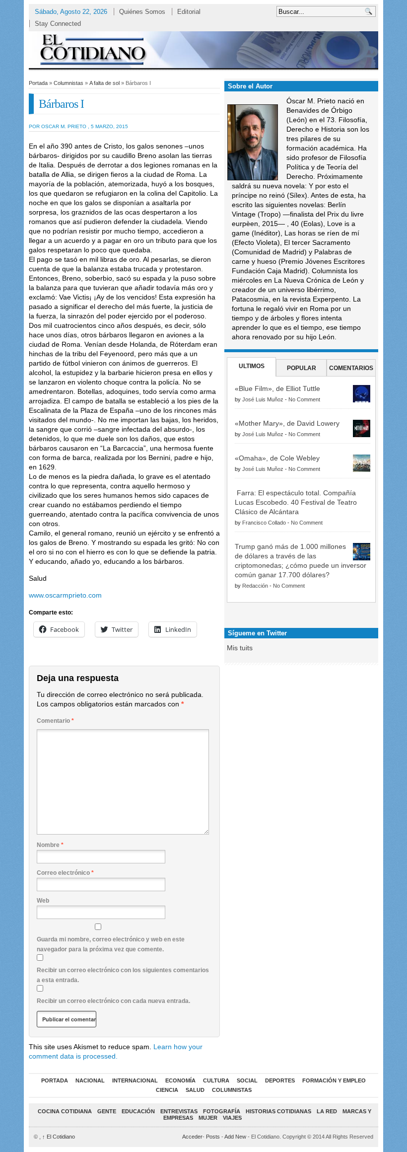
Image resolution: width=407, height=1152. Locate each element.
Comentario (55, 720)
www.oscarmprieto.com (65, 595)
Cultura (216, 1080)
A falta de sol (104, 83)
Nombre (50, 845)
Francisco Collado (264, 523)
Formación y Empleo (334, 1080)
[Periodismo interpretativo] (203, 49)
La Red (327, 1111)
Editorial (189, 11)
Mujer (208, 1118)
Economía (180, 1080)
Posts (213, 1137)
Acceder (192, 1137)
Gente (106, 1111)
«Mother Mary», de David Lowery (287, 423)
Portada (38, 83)
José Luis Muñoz (262, 399)
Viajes (232, 1118)
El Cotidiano (58, 1137)
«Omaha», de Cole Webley (277, 458)
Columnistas (68, 83)
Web (43, 900)
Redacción (255, 586)
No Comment (304, 399)
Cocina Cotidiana (65, 1111)
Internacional (135, 1080)
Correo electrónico (65, 872)
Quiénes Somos (142, 11)
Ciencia (167, 1090)
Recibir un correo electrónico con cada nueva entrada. (113, 1001)
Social (247, 1080)
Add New (235, 1137)
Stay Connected (58, 23)
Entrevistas (179, 1111)
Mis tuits (240, 648)
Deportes (280, 1080)
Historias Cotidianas (278, 1111)
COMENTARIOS (351, 368)
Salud (195, 1090)
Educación (138, 1111)
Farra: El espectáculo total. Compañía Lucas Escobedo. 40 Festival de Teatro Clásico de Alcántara (296, 502)
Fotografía (221, 1111)
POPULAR (301, 368)
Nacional (90, 1080)
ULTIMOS (252, 366)
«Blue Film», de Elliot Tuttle (277, 388)
